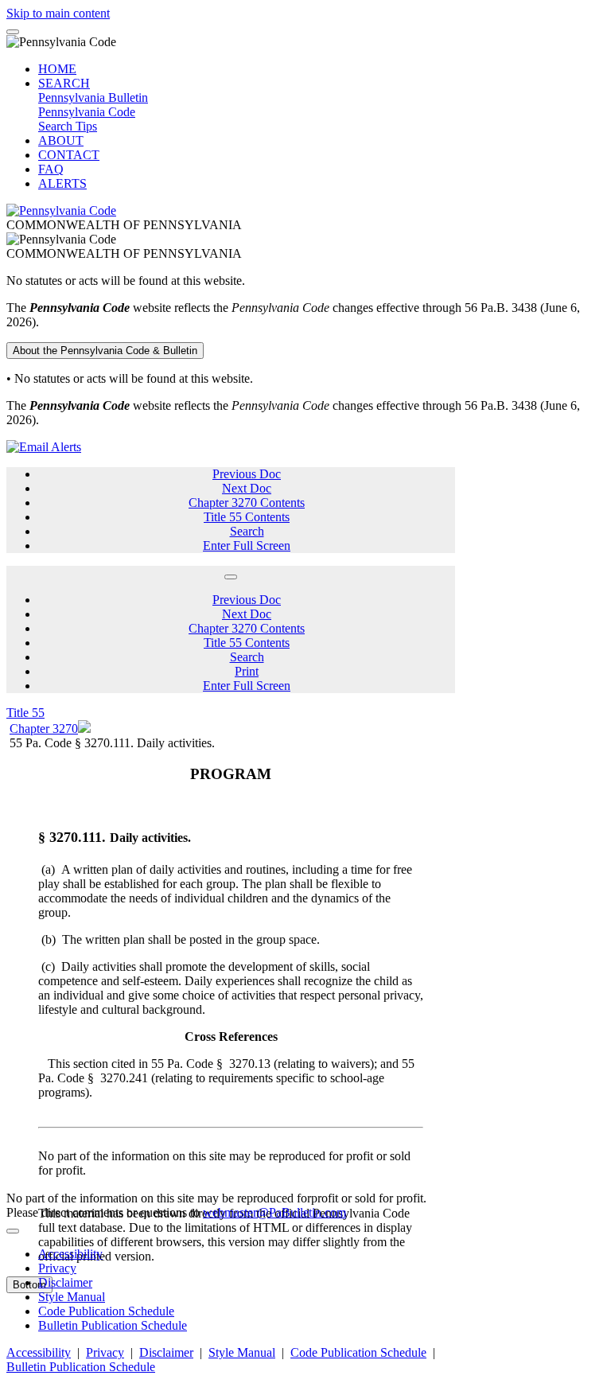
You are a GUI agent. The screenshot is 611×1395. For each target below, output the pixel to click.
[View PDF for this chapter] (84, 728)
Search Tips (67, 126)
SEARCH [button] (64, 83)
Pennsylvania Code (86, 112)
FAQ (51, 169)
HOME (57, 69)
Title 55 (25, 712)
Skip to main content (58, 13)
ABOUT (61, 140)
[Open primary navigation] (12, 31)
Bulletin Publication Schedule (112, 1325)
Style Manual (71, 1296)
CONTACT (68, 155)
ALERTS (62, 183)
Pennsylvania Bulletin (93, 97)
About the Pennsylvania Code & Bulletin (105, 351)
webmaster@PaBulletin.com (274, 1212)
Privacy (57, 1268)
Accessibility (70, 1254)
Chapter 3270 (44, 728)
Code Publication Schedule (106, 1311)
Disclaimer (65, 1282)
